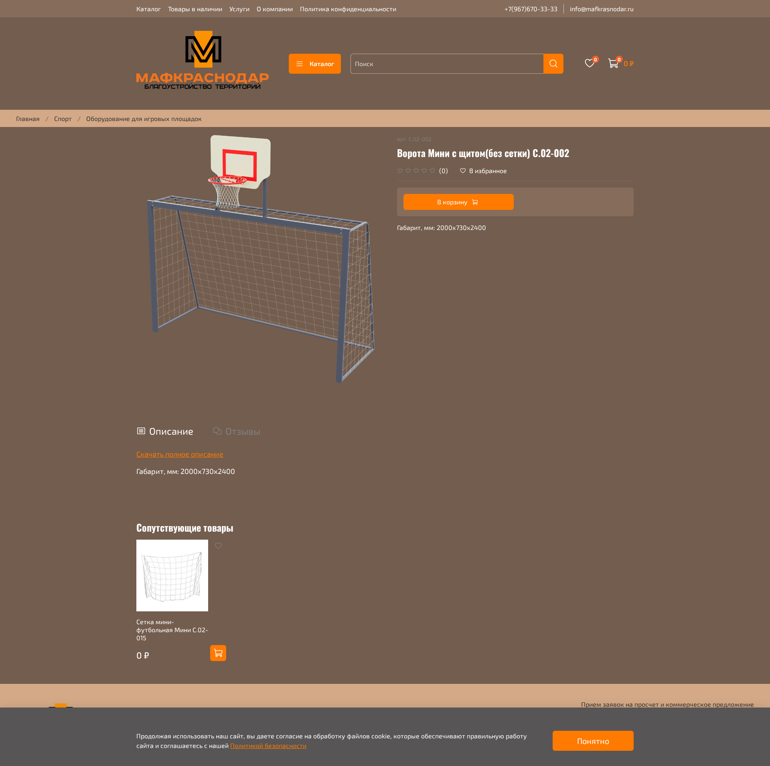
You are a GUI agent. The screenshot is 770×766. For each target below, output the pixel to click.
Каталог (148, 8)
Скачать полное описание (179, 454)
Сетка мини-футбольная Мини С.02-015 (172, 629)
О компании (275, 8)
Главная (28, 118)
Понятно (593, 741)
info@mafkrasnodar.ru (602, 8)
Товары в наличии (195, 8)
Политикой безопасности (268, 745)
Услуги (239, 8)
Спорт (63, 118)
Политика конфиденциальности (348, 8)
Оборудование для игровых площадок (144, 118)
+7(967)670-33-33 (531, 8)
